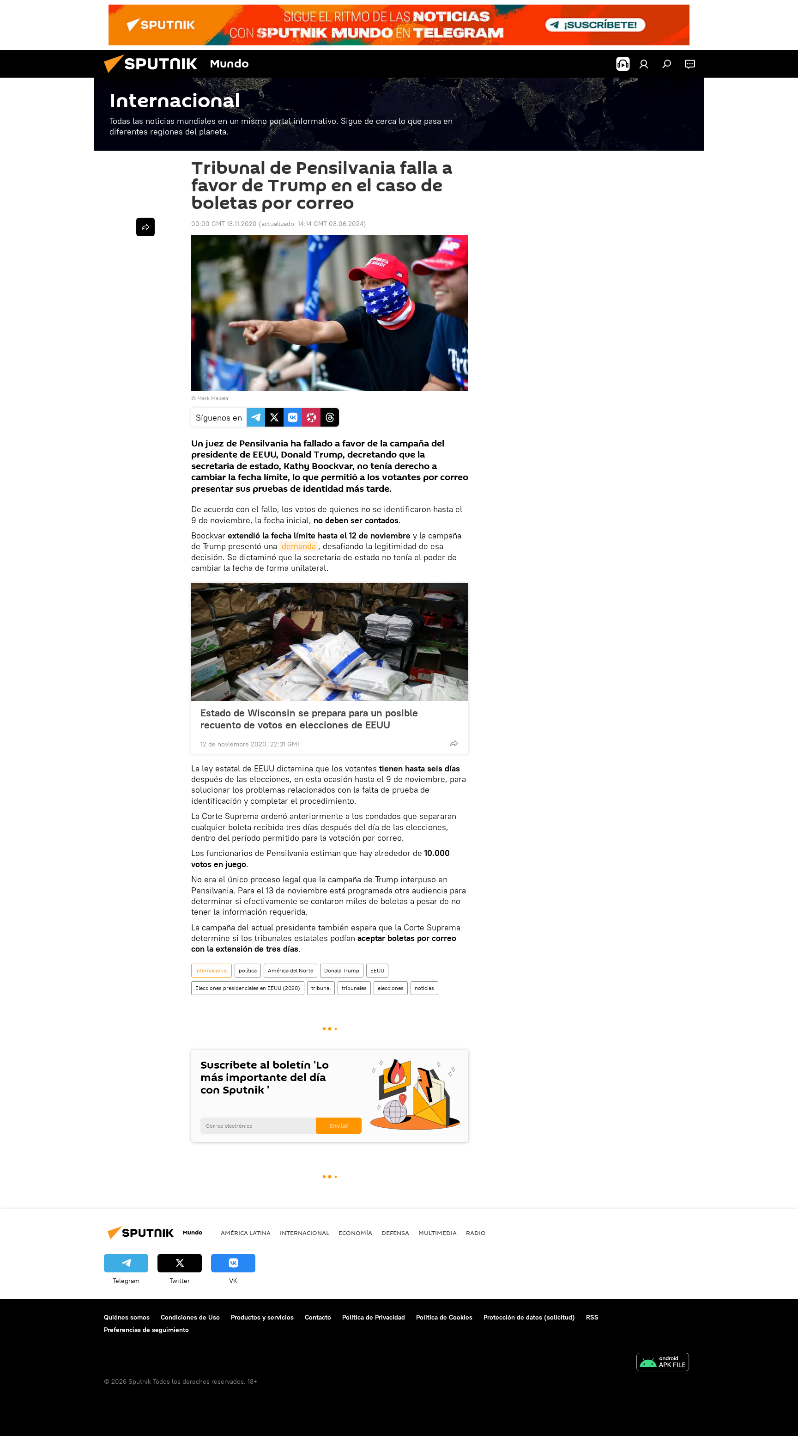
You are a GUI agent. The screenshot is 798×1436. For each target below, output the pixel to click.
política (248, 970)
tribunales (354, 987)
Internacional (211, 970)
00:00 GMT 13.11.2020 (224, 224)
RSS (592, 1317)
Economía (355, 1232)
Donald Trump (341, 970)
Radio (476, 1232)
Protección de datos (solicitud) (529, 1317)
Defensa (395, 1232)
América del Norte (290, 970)
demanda (299, 546)
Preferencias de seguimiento (146, 1330)
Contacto (318, 1317)
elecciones (391, 987)
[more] (454, 743)
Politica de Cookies (444, 1317)
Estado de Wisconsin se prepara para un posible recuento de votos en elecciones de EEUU (309, 719)
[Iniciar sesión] (644, 64)
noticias (424, 987)
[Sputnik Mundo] (154, 75)
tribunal (321, 987)
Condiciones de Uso (190, 1317)
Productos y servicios (262, 1317)
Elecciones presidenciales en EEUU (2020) (247, 987)
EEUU (377, 970)
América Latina (246, 1232)
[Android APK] (662, 1363)
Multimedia (437, 1232)
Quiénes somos (127, 1317)
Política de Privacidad (373, 1317)
